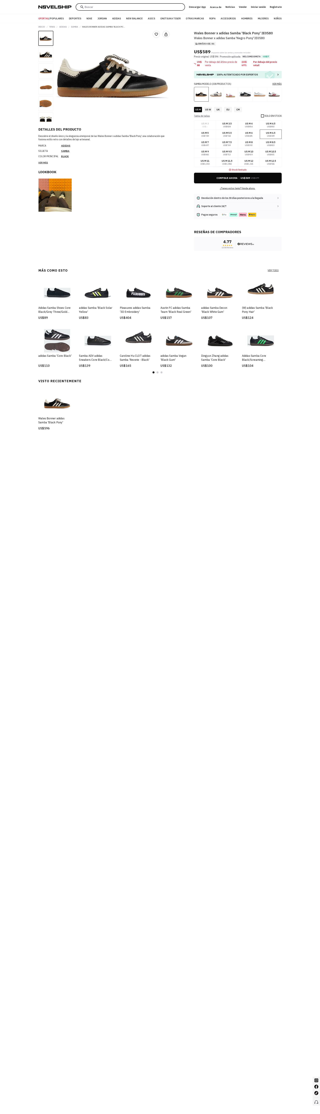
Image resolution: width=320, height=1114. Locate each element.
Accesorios (228, 18)
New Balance (134, 18)
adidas (63, 26)
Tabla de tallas (202, 115)
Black (65, 156)
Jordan (102, 18)
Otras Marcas (195, 18)
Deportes (75, 18)
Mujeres (263, 18)
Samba (74, 26)
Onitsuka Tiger (170, 18)
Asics (151, 18)
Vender (243, 6)
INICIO (41, 26)
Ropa (212, 18)
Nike (89, 18)
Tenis (52, 26)
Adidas (116, 18)
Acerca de (215, 7)
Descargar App (197, 6)
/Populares (51, 18)
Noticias (230, 6)
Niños (278, 18)
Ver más (43, 162)
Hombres (246, 18)
